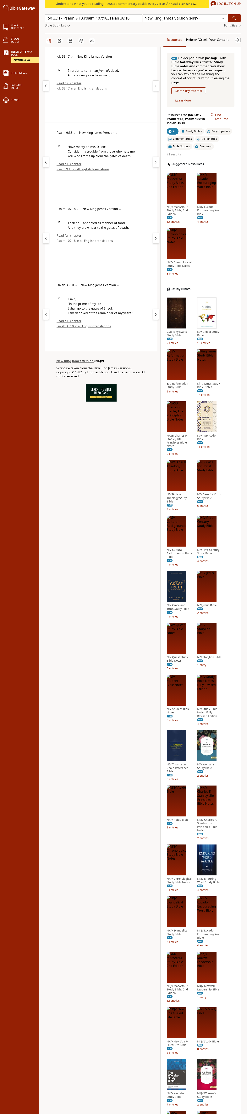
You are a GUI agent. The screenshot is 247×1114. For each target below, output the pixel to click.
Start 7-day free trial (188, 91)
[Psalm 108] (156, 238)
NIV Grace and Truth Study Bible (178, 607)
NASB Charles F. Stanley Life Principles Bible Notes (177, 441)
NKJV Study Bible (208, 1041)
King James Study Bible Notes (208, 385)
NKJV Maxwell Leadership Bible (208, 987)
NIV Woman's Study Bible (205, 766)
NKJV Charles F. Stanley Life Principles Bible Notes (207, 825)
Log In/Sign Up (229, 4)
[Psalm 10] (156, 162)
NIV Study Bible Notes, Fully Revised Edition (207, 712)
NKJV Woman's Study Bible (206, 1095)
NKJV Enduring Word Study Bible (208, 880)
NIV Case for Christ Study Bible (209, 496)
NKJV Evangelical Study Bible (177, 932)
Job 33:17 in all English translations (82, 88)
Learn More (183, 100)
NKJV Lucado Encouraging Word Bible (209, 210)
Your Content (219, 40)
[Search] (234, 18)
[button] (225, 4)
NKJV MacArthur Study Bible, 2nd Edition (177, 210)
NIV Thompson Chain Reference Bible (177, 768)
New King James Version (75, 361)
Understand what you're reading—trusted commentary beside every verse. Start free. (143, 4)
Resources (174, 40)
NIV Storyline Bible (209, 657)
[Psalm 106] (46, 238)
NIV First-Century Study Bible (208, 551)
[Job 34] (156, 85)
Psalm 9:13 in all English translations (83, 169)
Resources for (186, 119)
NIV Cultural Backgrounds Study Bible (179, 553)
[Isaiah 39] (156, 314)
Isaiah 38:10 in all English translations (84, 326)
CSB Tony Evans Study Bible (177, 333)
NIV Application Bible (207, 437)
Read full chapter (69, 83)
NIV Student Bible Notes (178, 710)
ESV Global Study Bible (208, 333)
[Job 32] (46, 85)
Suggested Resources (188, 164)
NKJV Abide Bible (178, 819)
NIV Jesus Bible (207, 605)
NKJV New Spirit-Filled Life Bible (177, 1043)
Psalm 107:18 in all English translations (85, 241)
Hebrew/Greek (197, 40)
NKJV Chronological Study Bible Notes (179, 264)
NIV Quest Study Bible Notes (177, 658)
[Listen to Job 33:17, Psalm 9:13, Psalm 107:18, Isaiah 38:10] (92, 41)
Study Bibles (181, 289)
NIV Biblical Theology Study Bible (177, 498)
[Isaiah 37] (46, 314)
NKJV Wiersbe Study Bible (175, 1095)
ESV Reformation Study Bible (177, 385)
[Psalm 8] (46, 162)
